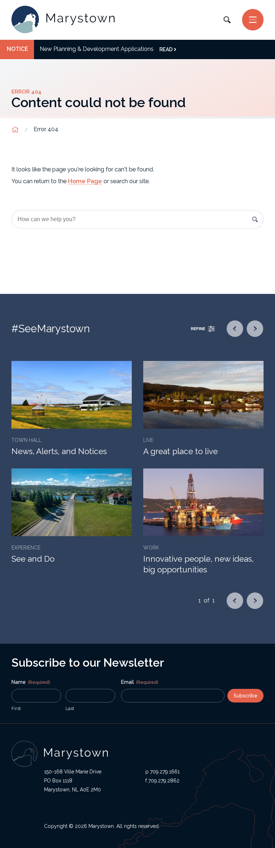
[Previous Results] (234, 328)
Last (70, 708)
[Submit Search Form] (255, 219)
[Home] (63, 20)
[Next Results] (255, 328)
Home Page (85, 181)
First (16, 708)
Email (139, 682)
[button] (227, 19)
